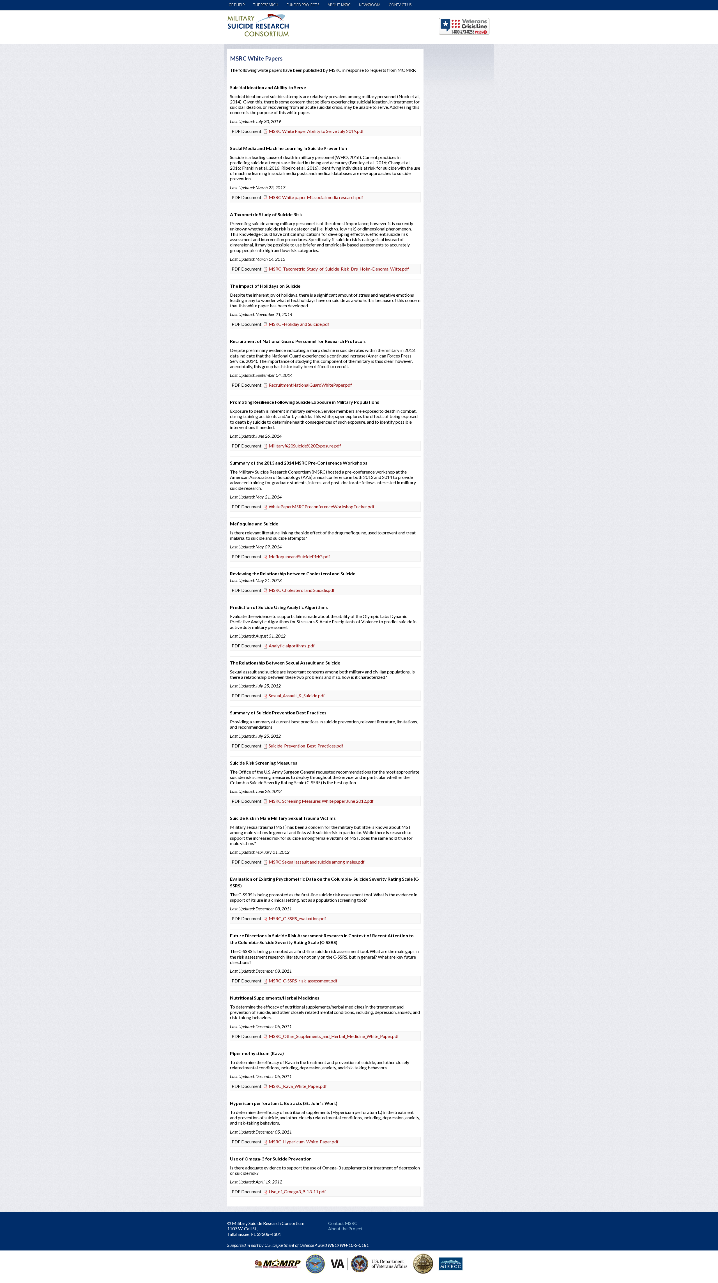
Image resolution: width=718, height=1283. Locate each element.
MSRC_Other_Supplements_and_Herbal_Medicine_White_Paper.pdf (334, 1036)
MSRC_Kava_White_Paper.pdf (298, 1086)
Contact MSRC (342, 1223)
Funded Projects (303, 5)
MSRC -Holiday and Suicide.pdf (299, 324)
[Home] (258, 25)
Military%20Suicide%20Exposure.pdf (305, 445)
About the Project (345, 1228)
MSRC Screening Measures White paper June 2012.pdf (321, 801)
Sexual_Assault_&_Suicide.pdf (297, 695)
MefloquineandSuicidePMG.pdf (299, 556)
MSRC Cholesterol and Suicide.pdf (302, 590)
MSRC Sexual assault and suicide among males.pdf (317, 861)
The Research (265, 5)
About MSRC (339, 5)
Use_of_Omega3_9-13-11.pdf (297, 1191)
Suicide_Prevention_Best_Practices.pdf (306, 745)
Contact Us (400, 5)
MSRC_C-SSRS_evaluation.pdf (297, 918)
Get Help (237, 5)
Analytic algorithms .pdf (292, 645)
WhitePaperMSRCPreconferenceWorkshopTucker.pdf (321, 506)
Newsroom (369, 5)
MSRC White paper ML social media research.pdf (316, 197)
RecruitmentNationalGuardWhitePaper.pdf (310, 384)
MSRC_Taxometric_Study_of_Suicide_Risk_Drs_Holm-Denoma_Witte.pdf (339, 268)
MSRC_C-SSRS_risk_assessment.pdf (303, 980)
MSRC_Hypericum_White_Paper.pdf (304, 1141)
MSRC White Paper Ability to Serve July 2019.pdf (316, 131)
